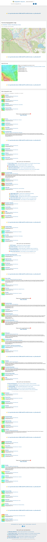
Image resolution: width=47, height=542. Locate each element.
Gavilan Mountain (8, 416)
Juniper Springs (8, 226)
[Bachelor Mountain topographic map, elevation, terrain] (3, 520)
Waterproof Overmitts (14, 389)
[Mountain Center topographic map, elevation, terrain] (3, 305)
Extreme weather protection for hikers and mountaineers (28, 389)
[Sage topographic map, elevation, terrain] (3, 212)
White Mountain (8, 454)
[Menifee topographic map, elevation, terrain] (3, 467)
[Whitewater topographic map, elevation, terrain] (3, 335)
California (11, 96)
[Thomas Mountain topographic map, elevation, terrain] (3, 184)
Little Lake (7, 187)
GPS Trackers (13, 245)
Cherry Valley (7, 278)
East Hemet (7, 309)
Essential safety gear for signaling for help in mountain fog (28, 248)
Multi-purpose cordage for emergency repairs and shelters (26, 383)
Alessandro (7, 239)
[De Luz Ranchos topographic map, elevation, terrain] (3, 216)
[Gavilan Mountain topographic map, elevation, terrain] (3, 417)
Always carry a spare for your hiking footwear (27, 537)
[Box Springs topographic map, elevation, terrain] (3, 264)
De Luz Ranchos (8, 215)
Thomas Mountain (8, 183)
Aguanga (7, 360)
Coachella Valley (8, 131)
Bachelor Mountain (9, 518)
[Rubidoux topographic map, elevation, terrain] (3, 104)
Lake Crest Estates (21, 188)
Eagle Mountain (8, 258)
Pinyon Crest (7, 397)
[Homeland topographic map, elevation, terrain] (3, 394)
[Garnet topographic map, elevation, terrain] (3, 515)
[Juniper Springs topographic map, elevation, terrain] (3, 227)
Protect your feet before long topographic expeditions (26, 388)
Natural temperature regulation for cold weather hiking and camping (29, 163)
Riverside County (15, 96)
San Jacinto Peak (8, 172)
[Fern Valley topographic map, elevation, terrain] (3, 100)
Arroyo (6, 118)
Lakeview (7, 475)
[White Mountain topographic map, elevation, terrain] (3, 455)
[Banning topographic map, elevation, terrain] (3, 505)
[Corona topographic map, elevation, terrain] (9, 73)
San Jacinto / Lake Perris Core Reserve (13, 345)
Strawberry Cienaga (9, 202)
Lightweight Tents (14, 193)
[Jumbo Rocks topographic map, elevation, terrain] (3, 426)
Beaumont (20, 279)
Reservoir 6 (7, 471)
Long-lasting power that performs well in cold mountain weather (28, 169)
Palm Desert (20, 132)
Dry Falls (7, 235)
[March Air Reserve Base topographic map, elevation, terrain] (3, 374)
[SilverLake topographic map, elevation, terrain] (3, 500)
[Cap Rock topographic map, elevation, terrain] (3, 145)
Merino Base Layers (12, 163)
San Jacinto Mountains (9, 320)
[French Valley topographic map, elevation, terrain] (3, 208)
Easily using (24, 13)
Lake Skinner (7, 123)
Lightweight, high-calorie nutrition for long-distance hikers (28, 196)
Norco (19, 500)
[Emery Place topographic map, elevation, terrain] (3, 447)
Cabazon (7, 153)
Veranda (6, 292)
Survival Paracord (13, 383)
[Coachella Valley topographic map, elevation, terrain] (3, 133)
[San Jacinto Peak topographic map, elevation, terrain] (3, 175)
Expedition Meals (14, 196)
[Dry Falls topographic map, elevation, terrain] (3, 236)
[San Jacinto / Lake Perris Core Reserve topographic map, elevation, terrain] (3, 346)
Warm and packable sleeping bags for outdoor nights (24, 164)
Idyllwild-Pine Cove (21, 289)
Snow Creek (7, 157)
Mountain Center (8, 303)
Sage (6, 211)
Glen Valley (7, 127)
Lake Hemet (7, 178)
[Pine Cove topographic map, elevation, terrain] (3, 289)
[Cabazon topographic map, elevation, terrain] (3, 154)
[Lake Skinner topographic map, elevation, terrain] (3, 124)
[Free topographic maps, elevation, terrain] (1, 24)
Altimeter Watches (12, 531)
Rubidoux (7, 103)
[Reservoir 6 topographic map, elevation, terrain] (3, 472)
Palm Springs (20, 515)
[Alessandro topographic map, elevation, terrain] (3, 240)
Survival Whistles (14, 248)
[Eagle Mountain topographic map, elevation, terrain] (3, 260)
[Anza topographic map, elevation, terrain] (3, 285)
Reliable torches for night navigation (24, 246)
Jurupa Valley (21, 104)
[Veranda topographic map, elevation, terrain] (3, 293)
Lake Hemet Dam (8, 441)
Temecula (20, 293)
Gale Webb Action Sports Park (11, 254)
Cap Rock (7, 144)
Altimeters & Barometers (14, 167)
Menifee (20, 255)
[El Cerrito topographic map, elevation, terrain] (3, 431)
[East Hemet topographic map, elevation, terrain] (3, 310)
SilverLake (7, 499)
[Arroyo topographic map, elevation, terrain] (3, 120)
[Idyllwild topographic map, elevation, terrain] (3, 96)
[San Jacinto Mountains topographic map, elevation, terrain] (3, 322)
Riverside (20, 231)
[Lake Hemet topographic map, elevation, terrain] (3, 180)
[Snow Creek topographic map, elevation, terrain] (3, 158)
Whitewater (7, 333)
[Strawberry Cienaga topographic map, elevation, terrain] (3, 204)
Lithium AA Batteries (13, 169)
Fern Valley (7, 99)
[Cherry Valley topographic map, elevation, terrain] (3, 280)
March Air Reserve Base (10, 373)
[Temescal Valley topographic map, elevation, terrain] (3, 109)
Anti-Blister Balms (13, 388)
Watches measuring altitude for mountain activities (26, 531)
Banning (6, 503)
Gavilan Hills (7, 148)
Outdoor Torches (14, 194)
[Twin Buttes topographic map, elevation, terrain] (3, 232)
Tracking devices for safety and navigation (23, 245)
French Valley (8, 207)
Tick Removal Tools (14, 249)
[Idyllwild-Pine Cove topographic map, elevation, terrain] (3, 316)
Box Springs (7, 263)
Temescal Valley (8, 107)
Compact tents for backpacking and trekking (26, 193)
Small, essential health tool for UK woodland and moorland (28, 249)
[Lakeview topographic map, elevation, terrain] (3, 477)
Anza (6, 283)
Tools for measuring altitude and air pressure (27, 167)
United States (7, 96)
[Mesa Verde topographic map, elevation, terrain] (3, 496)
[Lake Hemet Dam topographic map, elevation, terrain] (3, 442)
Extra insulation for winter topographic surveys (26, 166)
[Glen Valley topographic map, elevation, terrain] (3, 128)
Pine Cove (7, 288)
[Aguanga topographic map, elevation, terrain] (3, 363)
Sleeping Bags (11, 164)
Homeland (7, 392)
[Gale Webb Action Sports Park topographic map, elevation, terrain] (3, 255)
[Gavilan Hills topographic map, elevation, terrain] (3, 150)
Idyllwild (6, 95)
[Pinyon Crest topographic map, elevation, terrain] (3, 398)
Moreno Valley (21, 346)
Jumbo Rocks (8, 425)
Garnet (6, 514)
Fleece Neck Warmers (13, 166)
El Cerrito (7, 429)
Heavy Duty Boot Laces (15, 197)
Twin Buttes (7, 230)
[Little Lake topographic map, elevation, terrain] (3, 188)
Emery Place (7, 445)
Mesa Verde (7, 495)
